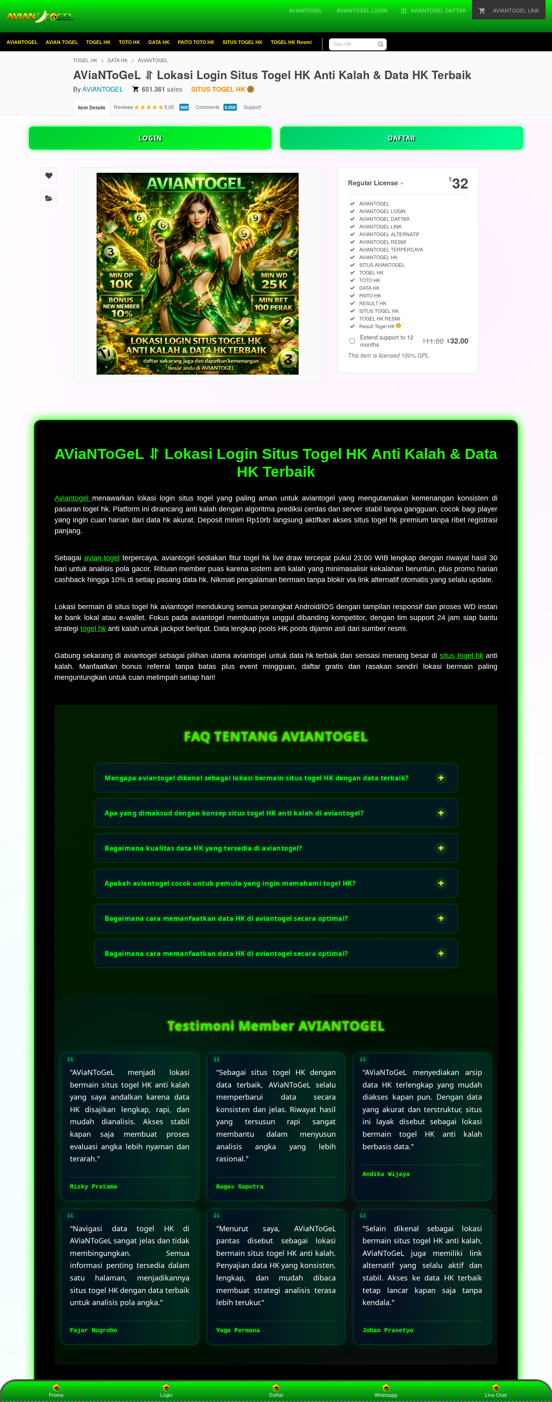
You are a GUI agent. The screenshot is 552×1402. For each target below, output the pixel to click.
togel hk (93, 629)
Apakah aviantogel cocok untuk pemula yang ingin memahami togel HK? (275, 883)
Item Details (91, 107)
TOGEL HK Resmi (291, 42)
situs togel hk (461, 656)
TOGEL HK (98, 42)
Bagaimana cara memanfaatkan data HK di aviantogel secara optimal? (275, 918)
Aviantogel (73, 498)
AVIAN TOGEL (62, 42)
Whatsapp (386, 1395)
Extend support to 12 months (414, 340)
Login (166, 1395)
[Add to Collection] (49, 198)
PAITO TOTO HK (196, 42)
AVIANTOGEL (22, 42)
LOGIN (150, 138)
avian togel (102, 558)
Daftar (276, 1395)
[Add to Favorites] (49, 176)
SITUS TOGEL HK (243, 42)
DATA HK (159, 42)
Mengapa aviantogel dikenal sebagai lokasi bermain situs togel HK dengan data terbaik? (275, 778)
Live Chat (496, 1395)
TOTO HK (129, 42)
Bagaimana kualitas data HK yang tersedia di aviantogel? (275, 848)
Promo (56, 1395)
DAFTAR (401, 138)
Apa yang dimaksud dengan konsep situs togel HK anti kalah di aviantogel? (275, 813)
